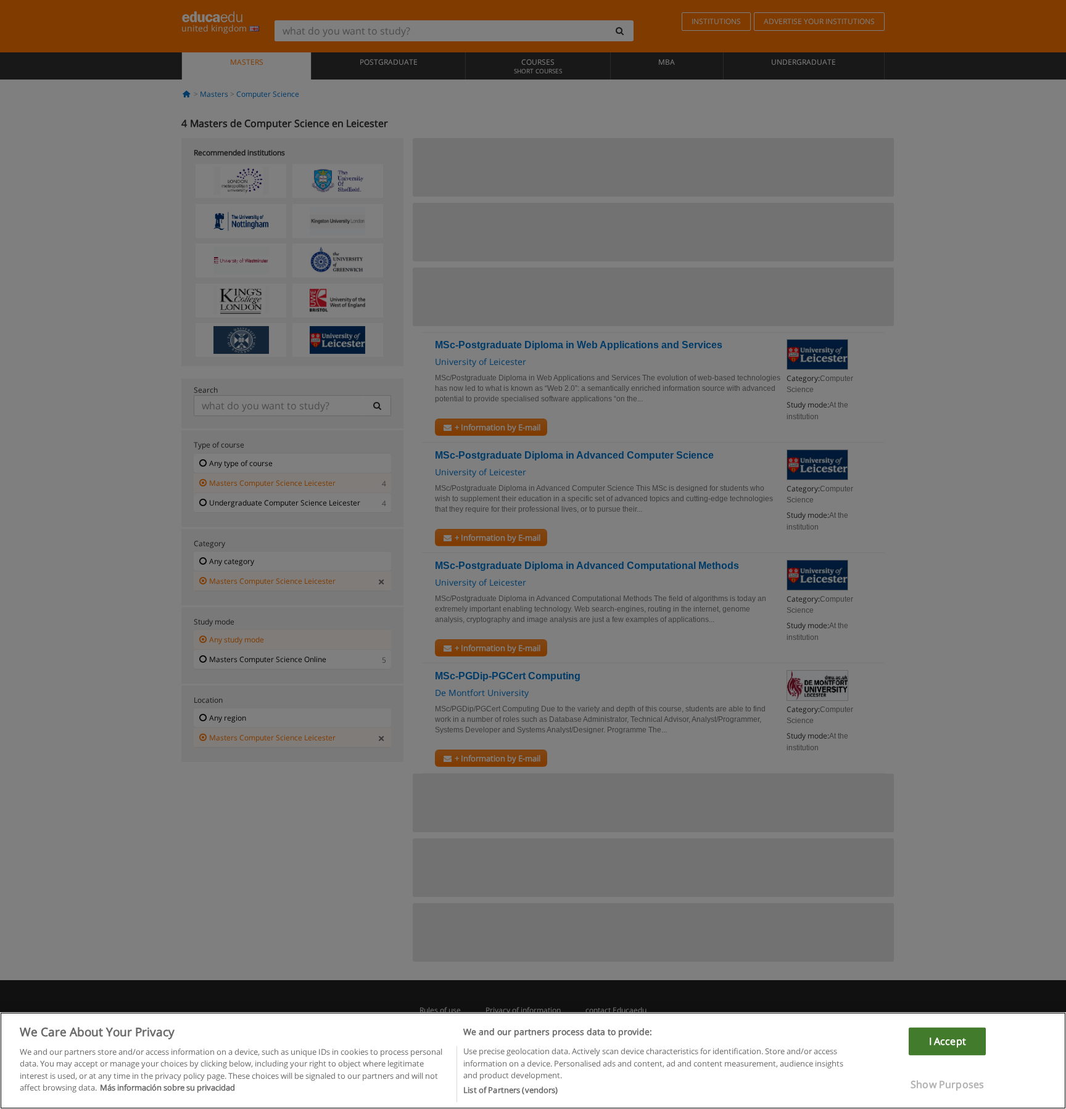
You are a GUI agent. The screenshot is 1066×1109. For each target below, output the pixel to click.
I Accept (947, 1040)
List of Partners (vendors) (510, 1089)
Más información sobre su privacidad (167, 1088)
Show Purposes (947, 1084)
